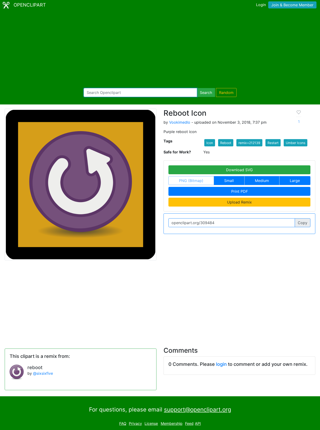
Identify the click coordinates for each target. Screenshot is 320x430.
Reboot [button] (225, 143)
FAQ (122, 423)
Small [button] (229, 180)
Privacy (135, 423)
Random (226, 92)
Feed (189, 423)
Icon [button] (209, 143)
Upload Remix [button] (239, 202)
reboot (34, 367)
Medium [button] (262, 180)
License (151, 423)
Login (261, 4)
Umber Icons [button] (295, 143)
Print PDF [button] (239, 191)
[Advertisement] (160, 49)
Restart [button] (273, 143)
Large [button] (295, 180)
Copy (302, 222)
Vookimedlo (179, 122)
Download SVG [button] (239, 169)
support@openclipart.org (197, 409)
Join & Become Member (292, 5)
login (221, 364)
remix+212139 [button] (249, 143)
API (198, 423)
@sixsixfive (43, 373)
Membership (171, 423)
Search (206, 92)
